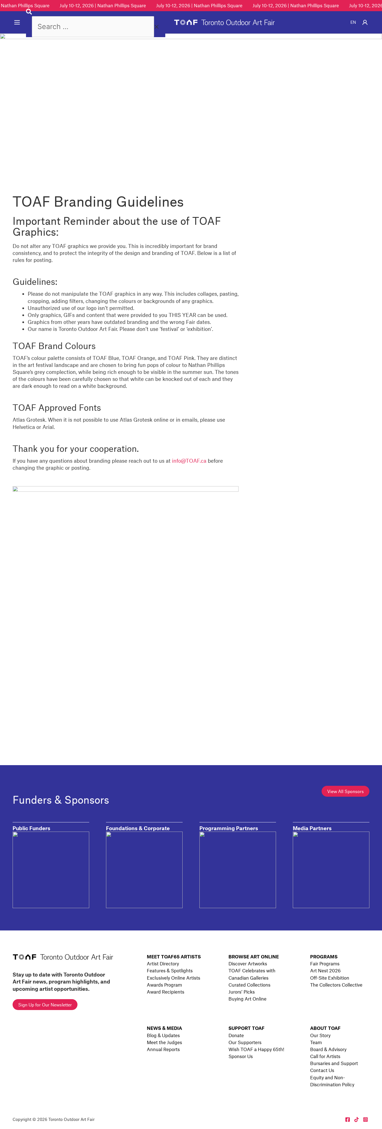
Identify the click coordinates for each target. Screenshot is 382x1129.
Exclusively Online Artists (173, 977)
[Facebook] (348, 1119)
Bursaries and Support (334, 1063)
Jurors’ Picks (241, 991)
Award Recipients (165, 991)
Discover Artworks (247, 963)
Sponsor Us (240, 1056)
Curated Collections (249, 984)
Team (316, 1042)
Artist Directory (163, 963)
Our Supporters (244, 1042)
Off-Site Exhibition (329, 977)
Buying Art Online (247, 998)
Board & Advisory (328, 1049)
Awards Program (164, 984)
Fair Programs (324, 963)
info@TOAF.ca (189, 460)
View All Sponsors (345, 791)
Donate (236, 1035)
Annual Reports (163, 1049)
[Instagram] (365, 1119)
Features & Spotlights (170, 970)
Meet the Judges (164, 1042)
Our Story (320, 1035)
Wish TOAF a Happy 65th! (256, 1049)
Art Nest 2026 (325, 970)
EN (353, 22)
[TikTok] (356, 1119)
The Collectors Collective (336, 984)
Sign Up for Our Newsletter (45, 1004)
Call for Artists (325, 1056)
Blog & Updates (163, 1035)
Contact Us (322, 1070)
